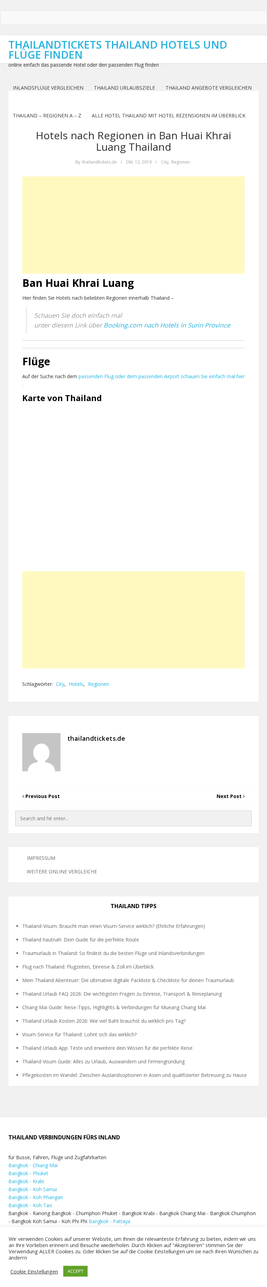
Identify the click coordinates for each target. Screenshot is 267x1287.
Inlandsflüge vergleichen (48, 87)
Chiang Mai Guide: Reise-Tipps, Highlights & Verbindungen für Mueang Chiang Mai (114, 1007)
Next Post (230, 796)
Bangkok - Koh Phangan (35, 1197)
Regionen (180, 162)
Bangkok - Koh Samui (32, 1189)
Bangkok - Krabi (26, 1181)
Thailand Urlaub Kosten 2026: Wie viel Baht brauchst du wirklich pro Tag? (104, 1021)
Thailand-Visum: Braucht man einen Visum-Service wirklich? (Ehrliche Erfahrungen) (113, 926)
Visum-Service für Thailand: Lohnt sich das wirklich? (79, 1034)
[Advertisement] (133, 225)
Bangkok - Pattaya (109, 1221)
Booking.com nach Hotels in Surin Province (167, 325)
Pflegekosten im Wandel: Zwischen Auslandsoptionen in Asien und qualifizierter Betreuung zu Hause (134, 1075)
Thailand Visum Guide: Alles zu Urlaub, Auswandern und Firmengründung (103, 1061)
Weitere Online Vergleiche (62, 871)
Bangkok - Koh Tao (30, 1205)
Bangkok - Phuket (28, 1173)
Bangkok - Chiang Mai (33, 1165)
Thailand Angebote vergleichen (208, 87)
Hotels (76, 684)
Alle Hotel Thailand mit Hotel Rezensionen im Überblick (168, 115)
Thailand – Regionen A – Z (47, 115)
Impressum (41, 858)
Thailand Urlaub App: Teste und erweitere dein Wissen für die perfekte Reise (107, 1048)
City (165, 162)
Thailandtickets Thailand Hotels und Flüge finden (117, 50)
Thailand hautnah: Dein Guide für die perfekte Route (80, 939)
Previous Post (42, 796)
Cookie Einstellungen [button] (34, 1271)
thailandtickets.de (99, 162)
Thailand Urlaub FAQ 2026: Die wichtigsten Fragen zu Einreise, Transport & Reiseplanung (122, 993)
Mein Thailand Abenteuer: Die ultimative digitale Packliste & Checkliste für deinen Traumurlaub (128, 980)
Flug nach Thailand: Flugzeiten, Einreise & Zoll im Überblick (88, 966)
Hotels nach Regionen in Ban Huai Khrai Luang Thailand (133, 141)
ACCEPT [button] (75, 1271)
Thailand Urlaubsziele (124, 87)
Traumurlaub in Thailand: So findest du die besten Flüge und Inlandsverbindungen (113, 953)
